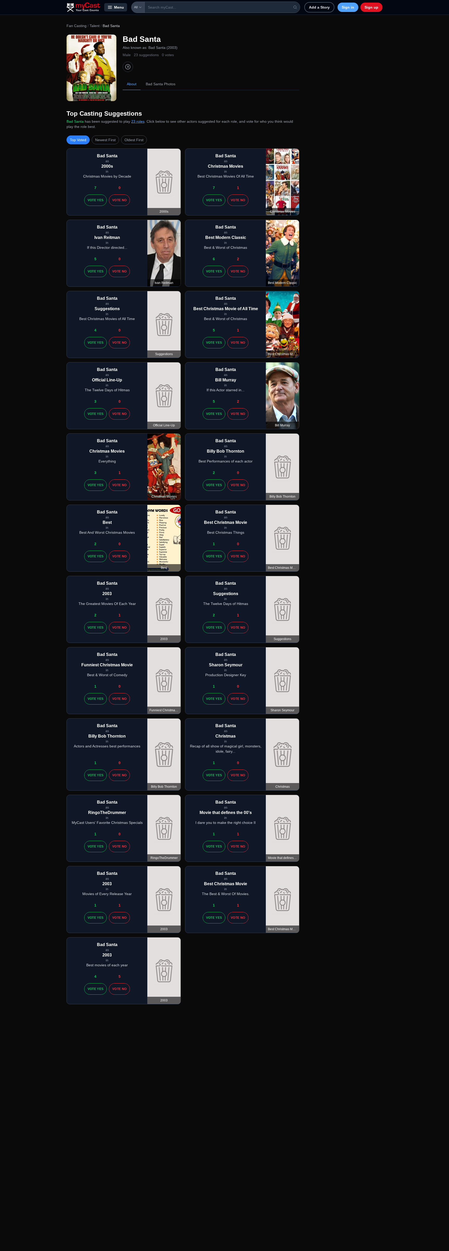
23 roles (137, 121)
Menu (119, 7)
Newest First (105, 140)
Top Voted (78, 140)
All (136, 7)
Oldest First (133, 140)
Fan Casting (77, 26)
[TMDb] (128, 67)
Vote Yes (95, 200)
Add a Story (319, 7)
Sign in (348, 7)
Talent (95, 26)
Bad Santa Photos (160, 84)
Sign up (371, 7)
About (131, 84)
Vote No (119, 200)
